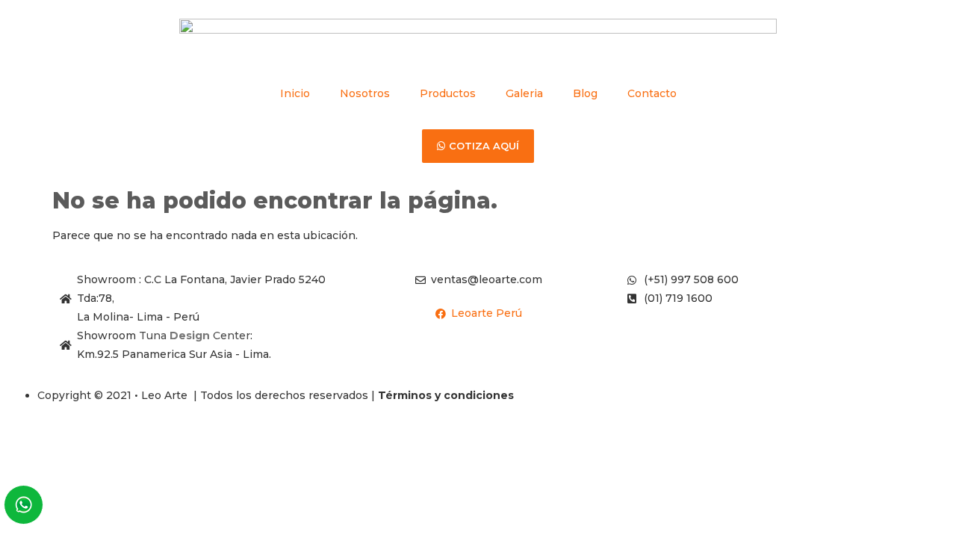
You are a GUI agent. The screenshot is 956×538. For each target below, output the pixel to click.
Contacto (652, 93)
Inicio (295, 93)
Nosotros (365, 93)
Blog (585, 93)
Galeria (524, 93)
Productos (448, 93)
